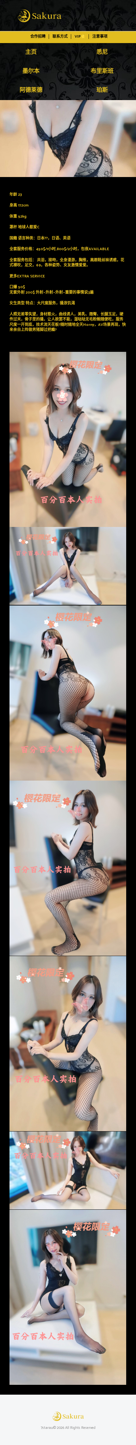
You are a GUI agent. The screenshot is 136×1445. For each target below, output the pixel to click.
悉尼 (102, 52)
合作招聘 (38, 36)
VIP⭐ (80, 36)
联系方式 (60, 36)
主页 (31, 52)
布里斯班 (102, 71)
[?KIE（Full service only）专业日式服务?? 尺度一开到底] (68, 138)
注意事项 (100, 36)
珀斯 (102, 90)
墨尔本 (31, 71)
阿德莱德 (31, 90)
